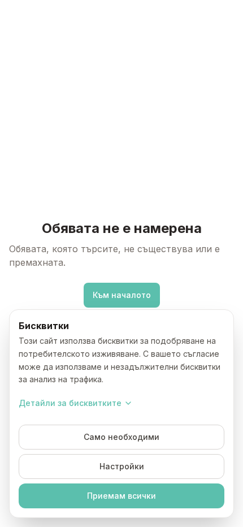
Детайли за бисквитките (70, 403)
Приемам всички (121, 495)
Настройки (121, 466)
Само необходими (121, 437)
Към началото (122, 295)
